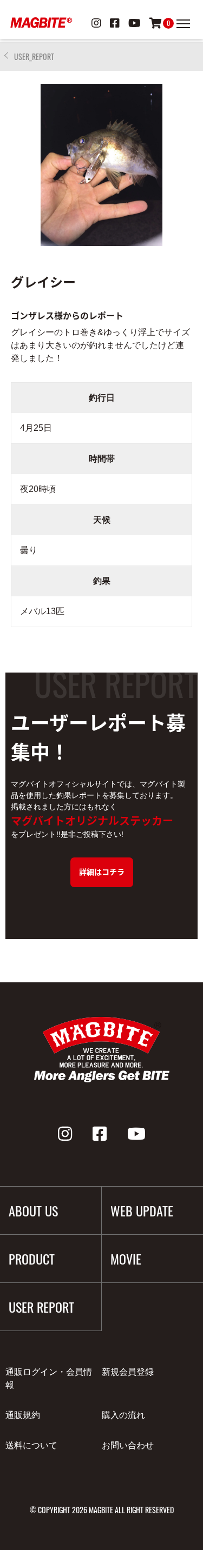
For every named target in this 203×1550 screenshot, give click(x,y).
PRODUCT (32, 1258)
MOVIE (125, 1258)
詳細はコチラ (102, 871)
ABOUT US (33, 1210)
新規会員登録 (128, 1371)
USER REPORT (41, 1306)
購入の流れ (123, 1415)
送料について (31, 1445)
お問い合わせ (128, 1445)
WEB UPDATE (141, 1210)
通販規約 (22, 1415)
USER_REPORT (34, 56)
